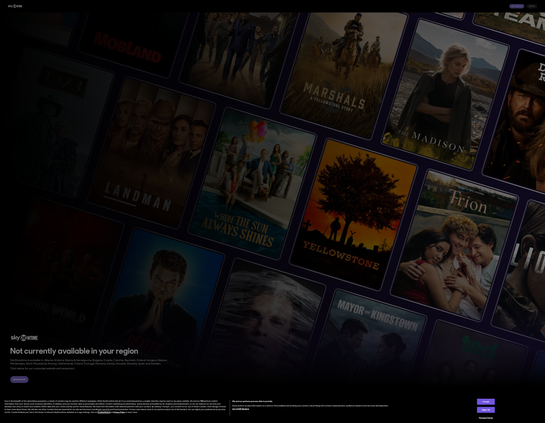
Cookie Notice (104, 412)
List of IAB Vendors (240, 409)
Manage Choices (486, 418)
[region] (272, 410)
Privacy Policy (119, 412)
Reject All (486, 410)
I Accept (485, 401)
